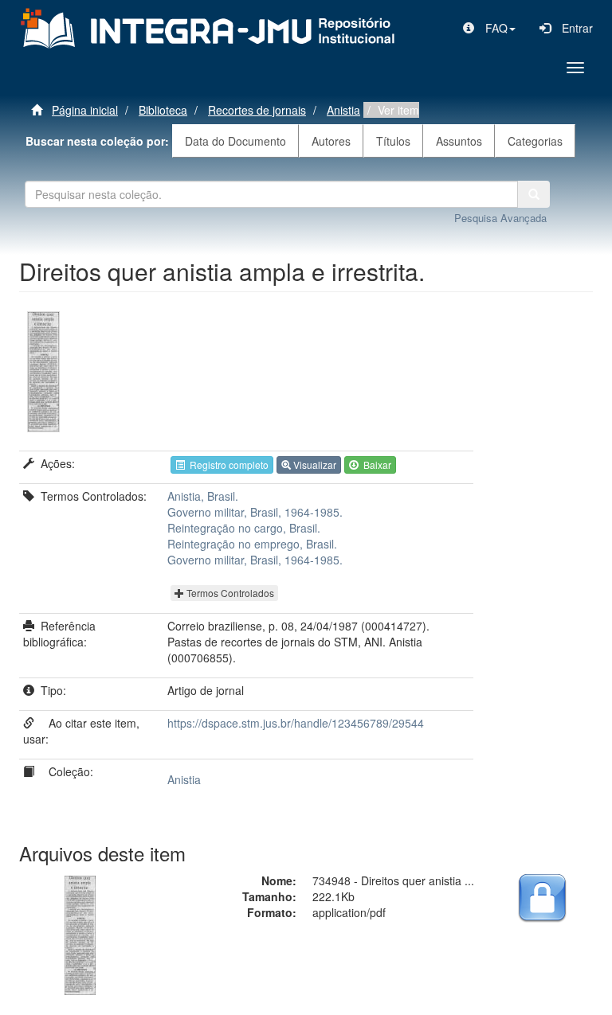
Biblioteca (163, 110)
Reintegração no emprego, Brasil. (252, 544)
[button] (489, 28)
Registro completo (227, 464)
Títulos (393, 141)
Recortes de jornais (257, 110)
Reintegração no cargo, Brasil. (243, 528)
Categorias (535, 141)
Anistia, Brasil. (202, 496)
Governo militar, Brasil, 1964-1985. (255, 512)
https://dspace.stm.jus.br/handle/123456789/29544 (295, 723)
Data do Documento (235, 141)
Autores (331, 141)
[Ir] (534, 194)
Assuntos (459, 141)
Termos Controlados (229, 592)
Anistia (343, 110)
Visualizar (313, 464)
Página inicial (85, 110)
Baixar (375, 464)
